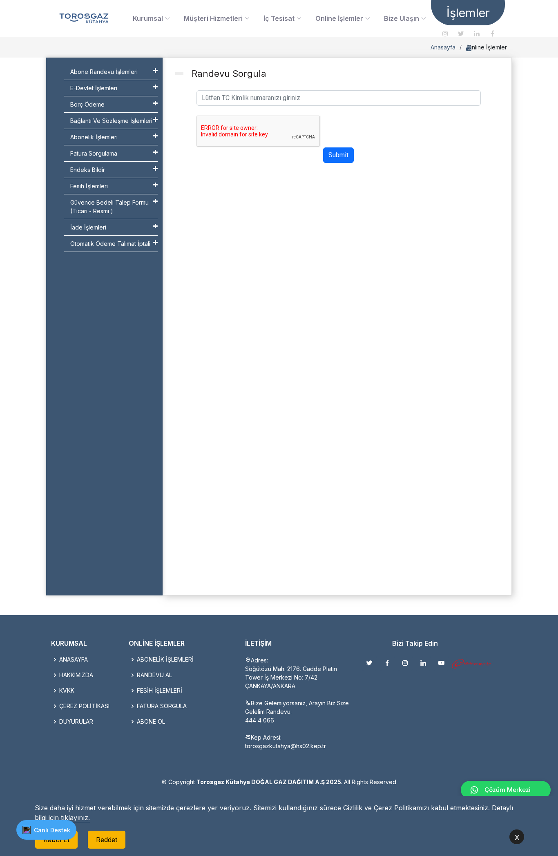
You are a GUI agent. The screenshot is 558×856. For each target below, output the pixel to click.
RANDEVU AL (154, 675)
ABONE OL (151, 721)
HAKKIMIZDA (76, 675)
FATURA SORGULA (162, 706)
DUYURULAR (76, 721)
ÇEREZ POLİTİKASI (84, 706)
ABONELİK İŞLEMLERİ (165, 659)
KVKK (66, 690)
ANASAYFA (73, 659)
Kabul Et (56, 840)
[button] (46, 830)
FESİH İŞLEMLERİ (159, 690)
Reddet (106, 840)
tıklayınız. (75, 818)
